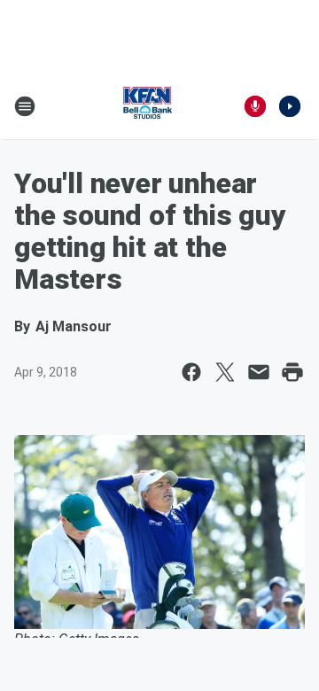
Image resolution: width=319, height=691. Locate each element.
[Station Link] (147, 106)
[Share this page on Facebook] (191, 372)
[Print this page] (292, 372)
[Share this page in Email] (258, 372)
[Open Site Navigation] (24, 106)
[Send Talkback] (255, 106)
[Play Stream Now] (289, 106)
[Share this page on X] (225, 372)
